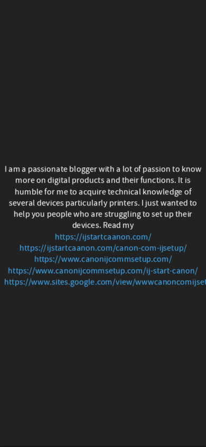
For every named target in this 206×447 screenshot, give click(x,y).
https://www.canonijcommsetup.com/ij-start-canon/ (103, 270)
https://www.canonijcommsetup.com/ (103, 259)
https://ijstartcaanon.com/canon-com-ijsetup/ (103, 248)
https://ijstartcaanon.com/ (103, 236)
